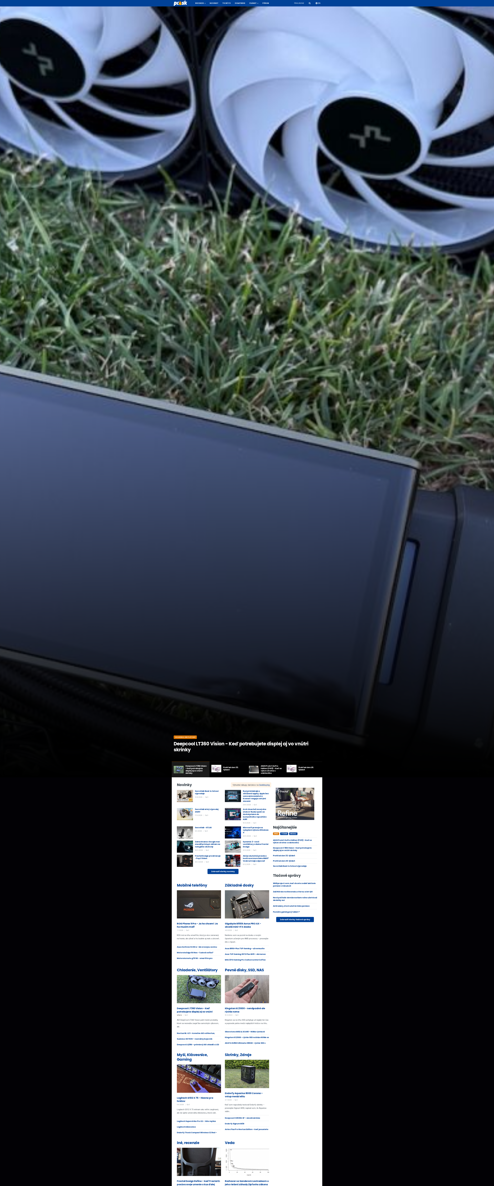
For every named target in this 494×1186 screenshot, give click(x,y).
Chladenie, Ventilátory (185, 737)
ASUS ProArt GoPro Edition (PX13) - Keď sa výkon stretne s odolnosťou (292, 841)
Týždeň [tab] (284, 834)
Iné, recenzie (188, 1142)
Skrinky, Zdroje (238, 1054)
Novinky (214, 3)
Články (253, 3)
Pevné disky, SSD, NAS (244, 970)
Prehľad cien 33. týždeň (284, 855)
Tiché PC (226, 3)
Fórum (265, 3)
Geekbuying (264, 785)
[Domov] (181, 3)
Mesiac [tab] (293, 834)
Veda (230, 1142)
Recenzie (199, 3)
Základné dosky (239, 885)
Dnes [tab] (276, 834)
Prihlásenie (299, 3)
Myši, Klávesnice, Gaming (192, 1057)
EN (318, 3)
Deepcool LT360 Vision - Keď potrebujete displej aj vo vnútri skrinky (292, 849)
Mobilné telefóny (192, 885)
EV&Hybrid (240, 3)
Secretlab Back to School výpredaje (290, 866)
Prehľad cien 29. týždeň (284, 861)
